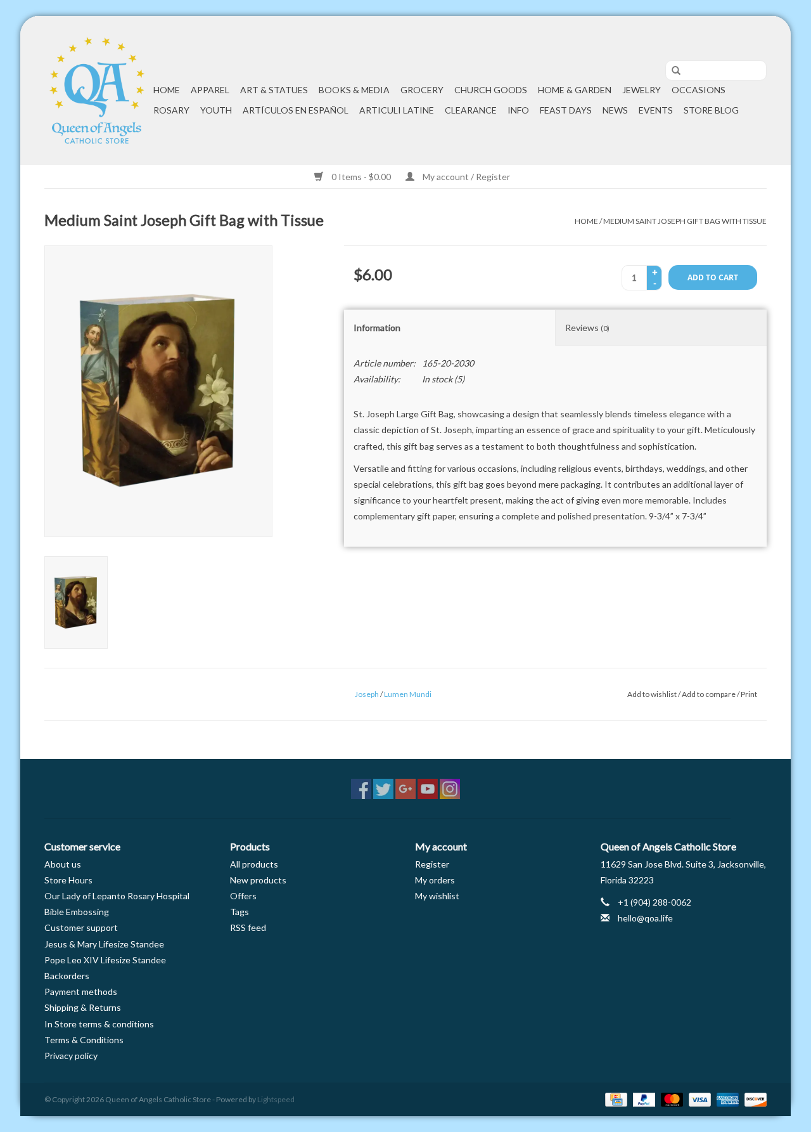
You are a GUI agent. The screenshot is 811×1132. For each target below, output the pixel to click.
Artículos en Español (295, 110)
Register (432, 864)
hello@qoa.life (645, 918)
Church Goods (490, 89)
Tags (239, 911)
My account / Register (465, 176)
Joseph (367, 694)
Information (377, 327)
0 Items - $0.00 (361, 176)
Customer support (81, 927)
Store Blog (711, 110)
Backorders (66, 975)
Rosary (171, 110)
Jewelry (641, 89)
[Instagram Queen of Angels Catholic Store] (450, 789)
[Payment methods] (614, 1098)
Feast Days (566, 110)
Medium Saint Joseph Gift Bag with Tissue (685, 221)
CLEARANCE (471, 110)
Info (518, 110)
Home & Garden (574, 89)
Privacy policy (71, 1055)
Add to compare (709, 694)
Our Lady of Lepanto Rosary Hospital (116, 895)
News (615, 110)
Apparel (210, 89)
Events (656, 110)
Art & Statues (274, 89)
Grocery (422, 89)
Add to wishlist (652, 694)
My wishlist (437, 895)
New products (258, 880)
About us (62, 864)
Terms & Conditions (84, 1039)
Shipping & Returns (82, 1007)
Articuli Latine (396, 110)
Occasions (698, 89)
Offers (243, 895)
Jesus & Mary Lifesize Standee (104, 944)
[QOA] (97, 90)
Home (166, 89)
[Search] (671, 71)
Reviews (587, 327)
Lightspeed (276, 1099)
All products (254, 864)
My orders (435, 880)
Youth (216, 110)
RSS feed (248, 927)
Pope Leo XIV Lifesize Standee (105, 959)
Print (749, 694)
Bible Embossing (76, 911)
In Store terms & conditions (99, 1023)
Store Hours (68, 880)
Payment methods (80, 991)
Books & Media (354, 89)
